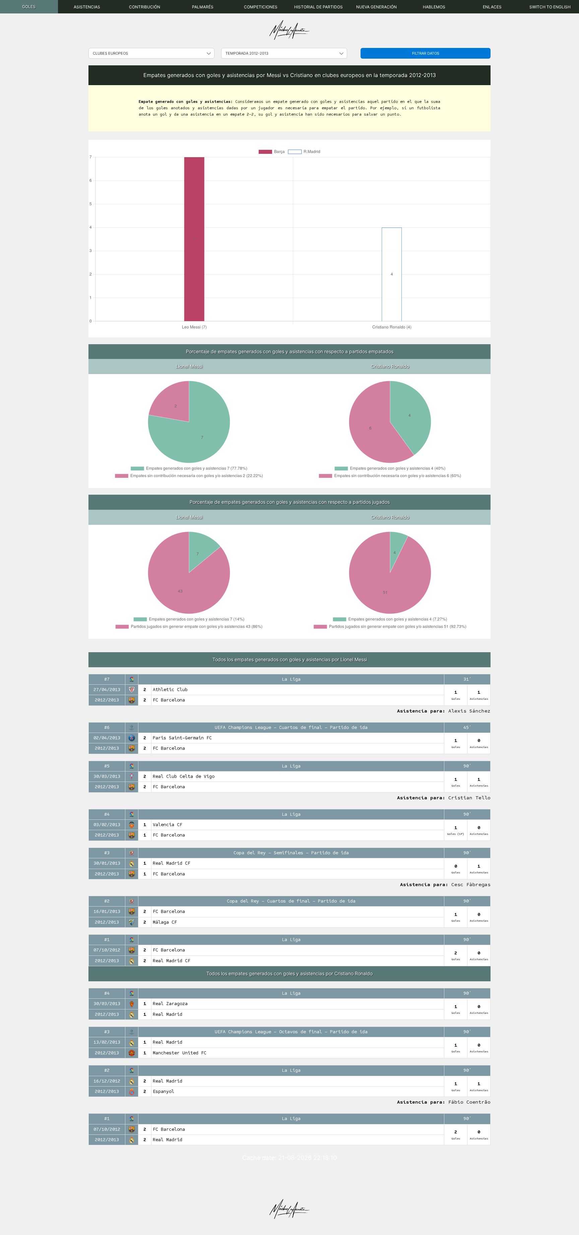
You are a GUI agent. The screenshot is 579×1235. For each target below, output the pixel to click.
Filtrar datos (425, 53)
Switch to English (550, 6)
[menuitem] (29, 6)
